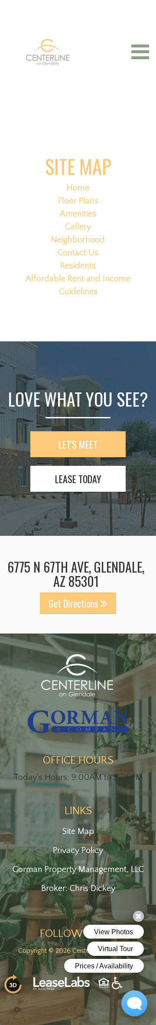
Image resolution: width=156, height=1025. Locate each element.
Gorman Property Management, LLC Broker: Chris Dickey (78, 879)
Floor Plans (78, 201)
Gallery (78, 227)
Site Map (78, 831)
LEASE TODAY (78, 479)
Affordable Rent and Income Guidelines (78, 285)
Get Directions (75, 603)
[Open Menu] (140, 52)
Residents (78, 266)
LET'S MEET (78, 444)
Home (78, 188)
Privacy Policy (78, 850)
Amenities (78, 214)
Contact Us (78, 253)
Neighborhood (78, 240)
